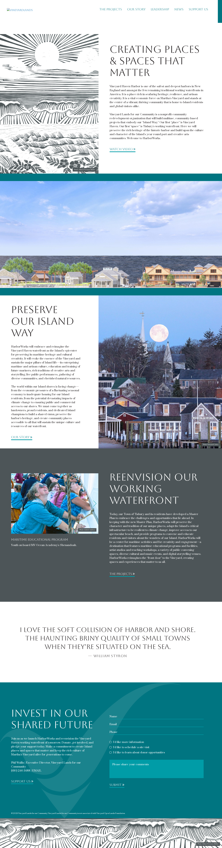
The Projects (110, 9)
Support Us (198, 9)
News (178, 9)
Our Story (136, 9)
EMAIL (36, 770)
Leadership (160, 9)
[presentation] (14, 503)
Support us (21, 781)
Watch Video (121, 149)
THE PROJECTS (120, 574)
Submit (115, 785)
